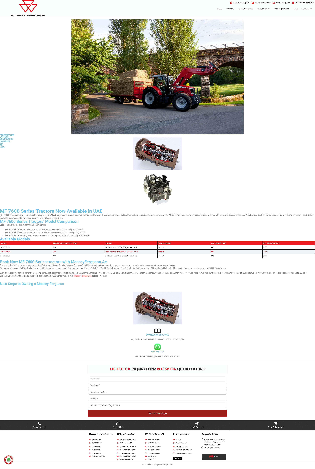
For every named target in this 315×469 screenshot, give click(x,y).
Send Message (157, 413)
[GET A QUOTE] (157, 347)
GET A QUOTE (157, 351)
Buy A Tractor (276, 427)
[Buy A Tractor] (275, 423)
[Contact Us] (39, 423)
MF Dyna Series (263, 9)
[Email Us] (118, 423)
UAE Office (197, 427)
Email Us (118, 427)
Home (220, 9)
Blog (296, 9)
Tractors (230, 9)
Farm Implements (282, 9)
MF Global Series (245, 9)
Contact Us (307, 9)
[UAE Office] (197, 423)
